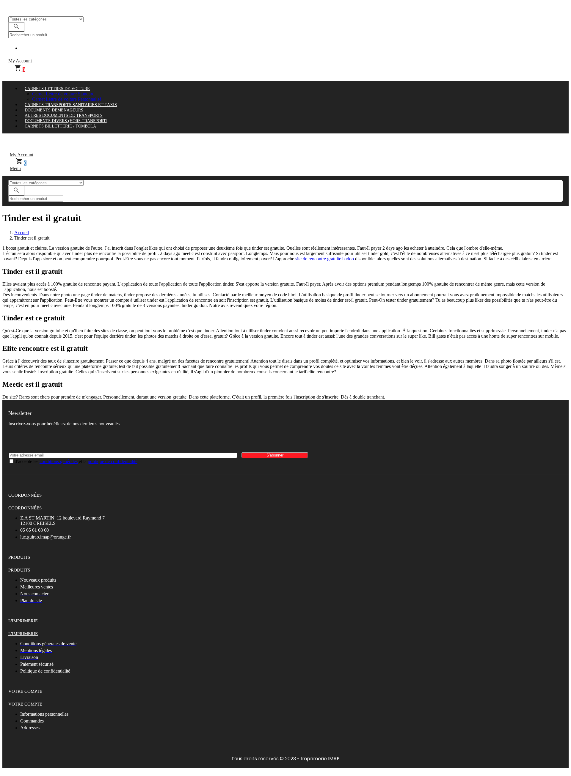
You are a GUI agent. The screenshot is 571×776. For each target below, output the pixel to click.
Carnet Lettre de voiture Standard (63, 93)
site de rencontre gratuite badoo (324, 258)
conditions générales (59, 461)
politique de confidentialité (112, 461)
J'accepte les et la (76, 461)
